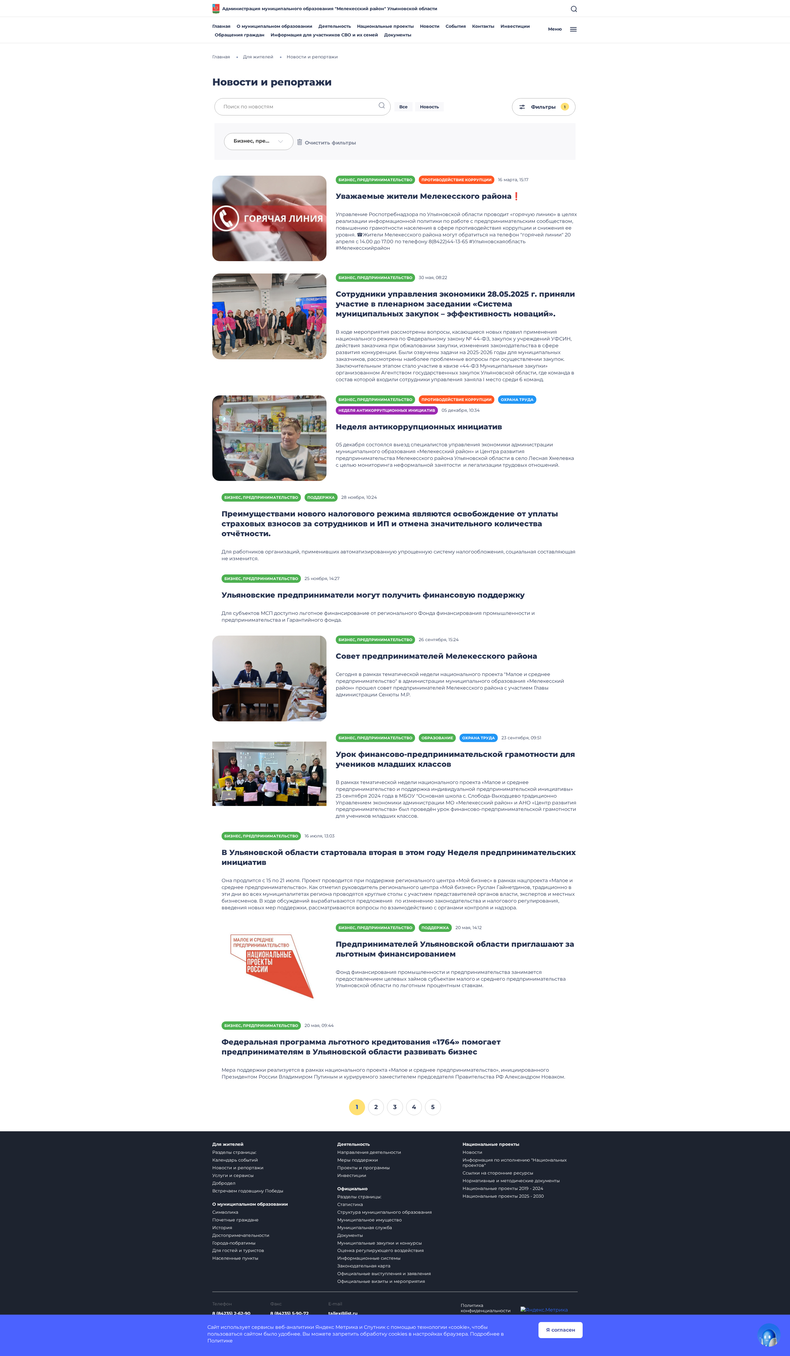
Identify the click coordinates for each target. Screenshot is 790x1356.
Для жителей (227, 1144)
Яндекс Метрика (336, 1327)
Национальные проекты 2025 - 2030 (503, 1196)
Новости (429, 26)
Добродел (223, 1183)
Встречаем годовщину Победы (247, 1191)
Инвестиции (515, 26)
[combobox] (258, 141)
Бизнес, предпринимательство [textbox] (254, 141)
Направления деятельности (369, 1152)
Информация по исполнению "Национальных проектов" (515, 1162)
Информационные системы (369, 1258)
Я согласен (560, 1330)
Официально (352, 1188)
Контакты (483, 26)
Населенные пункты (235, 1258)
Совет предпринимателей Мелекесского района (436, 656)
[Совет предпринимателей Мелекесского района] (269, 678)
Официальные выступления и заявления (384, 1273)
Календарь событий (235, 1160)
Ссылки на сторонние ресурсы (498, 1173)
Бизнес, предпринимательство (375, 179)
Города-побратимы (234, 1243)
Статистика (350, 1204)
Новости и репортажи (238, 1167)
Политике (220, 1341)
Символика (225, 1212)
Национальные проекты (385, 26)
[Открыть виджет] (769, 1335)
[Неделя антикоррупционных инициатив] (269, 437)
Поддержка (321, 497)
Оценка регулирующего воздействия (380, 1250)
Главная (221, 26)
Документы (397, 35)
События (456, 26)
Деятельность (334, 26)
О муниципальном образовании (274, 26)
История (222, 1227)
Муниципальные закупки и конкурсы (379, 1243)
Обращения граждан (239, 35)
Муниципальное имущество (369, 1220)
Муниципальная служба (364, 1227)
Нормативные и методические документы (511, 1180)
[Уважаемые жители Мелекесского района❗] (269, 218)
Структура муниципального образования (384, 1212)
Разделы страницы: (234, 1152)
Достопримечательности (240, 1235)
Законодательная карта (363, 1266)
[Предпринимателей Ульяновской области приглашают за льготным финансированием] (269, 966)
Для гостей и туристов (238, 1250)
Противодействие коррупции (457, 179)
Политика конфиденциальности (486, 1308)
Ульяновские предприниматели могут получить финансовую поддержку (373, 594)
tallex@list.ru (343, 1313)
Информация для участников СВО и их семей (324, 35)
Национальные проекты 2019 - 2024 (503, 1188)
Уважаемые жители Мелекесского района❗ (428, 196)
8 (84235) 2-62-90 (231, 1313)
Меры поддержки (357, 1160)
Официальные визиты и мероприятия (381, 1281)
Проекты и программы (363, 1167)
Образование (437, 738)
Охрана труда (517, 399)
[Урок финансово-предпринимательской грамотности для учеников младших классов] (269, 776)
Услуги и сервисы (233, 1175)
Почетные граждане (235, 1220)
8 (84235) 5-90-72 (289, 1313)
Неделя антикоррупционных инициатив (387, 410)
